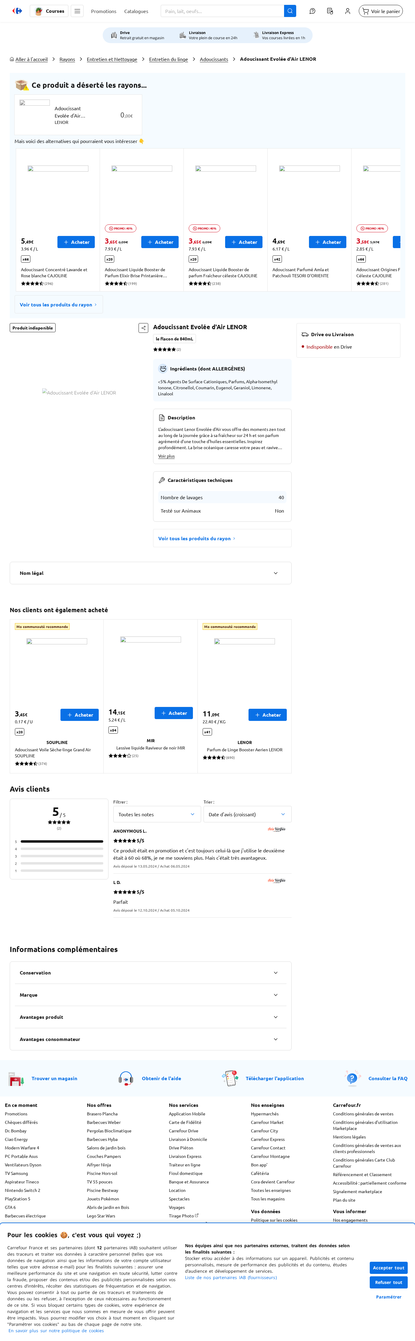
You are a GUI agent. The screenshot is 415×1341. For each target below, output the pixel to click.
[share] (143, 328)
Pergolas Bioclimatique (109, 1130)
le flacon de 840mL (174, 338)
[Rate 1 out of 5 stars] (155, 349)
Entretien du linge (168, 59)
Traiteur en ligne (185, 1164)
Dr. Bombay (15, 1130)
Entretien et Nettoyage (112, 59)
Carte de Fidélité (185, 1122)
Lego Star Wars (101, 1215)
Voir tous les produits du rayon (56, 304)
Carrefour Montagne (270, 1156)
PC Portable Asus (21, 1156)
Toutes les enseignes (271, 1190)
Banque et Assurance (189, 1181)
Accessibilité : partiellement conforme (369, 1183)
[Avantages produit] (275, 1017)
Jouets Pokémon (103, 1198)
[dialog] (207, 1282)
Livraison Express (185, 1156)
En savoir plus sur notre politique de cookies (56, 1330)
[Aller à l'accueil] (17, 11)
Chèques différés (21, 1122)
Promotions (16, 1113)
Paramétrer (389, 1297)
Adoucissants (214, 59)
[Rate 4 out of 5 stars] (169, 349)
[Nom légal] (275, 573)
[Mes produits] (330, 11)
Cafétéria (260, 1173)
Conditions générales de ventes (363, 1113)
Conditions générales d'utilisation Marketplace (365, 1125)
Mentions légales (349, 1136)
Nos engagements (350, 1220)
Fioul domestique (186, 1173)
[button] (77, 11)
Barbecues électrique (25, 1215)
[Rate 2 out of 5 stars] (160, 349)
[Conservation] (275, 973)
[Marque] (275, 995)
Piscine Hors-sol (102, 1173)
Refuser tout (389, 1282)
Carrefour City (264, 1130)
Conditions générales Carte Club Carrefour (364, 1163)
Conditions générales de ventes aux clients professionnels (367, 1148)
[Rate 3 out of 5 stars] (164, 349)
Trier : (209, 801)
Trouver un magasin (54, 1078)
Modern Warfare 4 (22, 1147)
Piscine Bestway (102, 1190)
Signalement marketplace (357, 1191)
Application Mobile (187, 1113)
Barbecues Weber (104, 1122)
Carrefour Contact (268, 1147)
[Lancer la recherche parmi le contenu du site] (290, 11)
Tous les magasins (268, 1198)
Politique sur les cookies (274, 1220)
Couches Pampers (104, 1156)
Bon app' (259, 1164)
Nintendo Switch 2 (22, 1190)
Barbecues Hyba (102, 1139)
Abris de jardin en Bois (108, 1207)
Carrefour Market (267, 1122)
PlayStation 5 (17, 1198)
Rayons (67, 59)
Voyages (177, 1207)
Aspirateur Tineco (22, 1181)
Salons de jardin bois (106, 1147)
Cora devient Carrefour (273, 1181)
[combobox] (228, 11)
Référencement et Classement (362, 1174)
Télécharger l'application (275, 1078)
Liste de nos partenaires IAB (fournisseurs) (231, 1277)
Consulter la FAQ (388, 1078)
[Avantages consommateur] (275, 1039)
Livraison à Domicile (188, 1139)
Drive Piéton (181, 1147)
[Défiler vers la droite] (386, 220)
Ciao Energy (16, 1139)
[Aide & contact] (312, 11)
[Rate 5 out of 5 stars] (173, 349)
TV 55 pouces (99, 1181)
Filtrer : (120, 801)
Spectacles (179, 1198)
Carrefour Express (268, 1139)
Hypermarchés (265, 1113)
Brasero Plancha (102, 1113)
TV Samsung (16, 1173)
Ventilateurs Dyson (23, 1164)
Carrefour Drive (183, 1130)
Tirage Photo (182, 1215)
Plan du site (344, 1200)
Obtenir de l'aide (161, 1078)
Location (177, 1190)
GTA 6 (10, 1207)
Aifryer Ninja (99, 1164)
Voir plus (166, 456)
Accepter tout (389, 1268)
